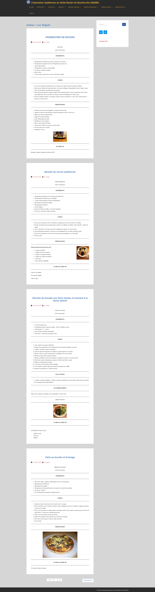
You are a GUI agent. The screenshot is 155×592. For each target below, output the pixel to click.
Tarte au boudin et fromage (60, 457)
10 (60, 579)
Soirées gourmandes (90, 7)
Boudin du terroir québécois (60, 172)
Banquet (61, 7)
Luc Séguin (47, 42)
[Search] (124, 24)
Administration (119, 7)
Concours (51, 7)
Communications (106, 7)
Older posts (88, 580)
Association (40, 7)
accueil (31, 7)
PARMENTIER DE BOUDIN (60, 37)
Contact (31, 13)
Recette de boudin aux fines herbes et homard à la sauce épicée (60, 299)
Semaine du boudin (73, 7)
